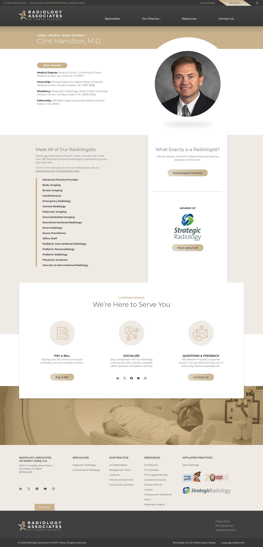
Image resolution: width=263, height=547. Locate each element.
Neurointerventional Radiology (62, 222)
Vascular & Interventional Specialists (57, 3)
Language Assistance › (233, 542)
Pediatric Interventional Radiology (64, 243)
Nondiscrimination (225, 530)
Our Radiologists (118, 464)
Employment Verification (158, 494)
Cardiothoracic (51, 195)
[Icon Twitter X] (124, 378)
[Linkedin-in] (117, 378)
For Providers (151, 469)
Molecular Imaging (54, 211)
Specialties (112, 18)
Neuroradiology (52, 227)
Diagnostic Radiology (84, 464)
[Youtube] (138, 378)
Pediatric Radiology (55, 254)
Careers (148, 489)
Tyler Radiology (15, 3)
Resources (189, 18)
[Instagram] (145, 378)
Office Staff (49, 238)
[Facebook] (131, 378)
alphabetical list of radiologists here (57, 170)
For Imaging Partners (156, 474)
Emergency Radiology (56, 201)
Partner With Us (153, 484)
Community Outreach (121, 484)
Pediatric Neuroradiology (58, 249)
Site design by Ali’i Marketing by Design (194, 542)
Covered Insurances (155, 479)
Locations (207, 3)
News (147, 499)
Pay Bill (234, 3)
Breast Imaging (52, 190)
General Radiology (54, 206)
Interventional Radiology (86, 469)
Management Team (120, 469)
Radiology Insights (154, 504)
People (54, 35)
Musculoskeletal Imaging (58, 217)
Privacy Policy (222, 521)
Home (42, 35)
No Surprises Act (224, 525)
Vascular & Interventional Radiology (65, 265)
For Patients (151, 464)
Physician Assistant (55, 259)
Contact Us (226, 18)
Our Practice (150, 18)
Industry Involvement (121, 479)
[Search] (257, 3)
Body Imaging (73, 35)
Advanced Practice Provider (60, 179)
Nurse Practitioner (54, 233)
